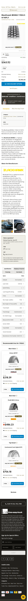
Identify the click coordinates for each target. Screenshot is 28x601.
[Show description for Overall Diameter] (23, 332)
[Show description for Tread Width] (23, 328)
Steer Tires (13, 583)
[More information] (17, 348)
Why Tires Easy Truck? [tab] (18, 108)
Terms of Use (12, 575)
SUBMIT (13, 553)
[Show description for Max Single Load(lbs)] (23, 300)
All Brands (4, 568)
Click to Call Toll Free (14, 504)
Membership (15, 573)
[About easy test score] (14, 47)
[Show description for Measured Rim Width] (23, 320)
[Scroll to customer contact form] (23, 102)
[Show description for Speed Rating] (23, 288)
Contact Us (19, 575)
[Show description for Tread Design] (23, 312)
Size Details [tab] (19, 272)
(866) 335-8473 (9, 254)
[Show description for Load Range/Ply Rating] (23, 292)
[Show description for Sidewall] (23, 280)
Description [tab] (6, 108)
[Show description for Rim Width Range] (23, 316)
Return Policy (16, 570)
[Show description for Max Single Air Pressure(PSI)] (23, 304)
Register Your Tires (6, 573)
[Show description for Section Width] (23, 324)
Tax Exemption (21, 578)
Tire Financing (14, 568)
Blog (15, 578)
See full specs (13, 88)
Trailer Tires (4, 586)
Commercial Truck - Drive (7, 19)
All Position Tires (5, 583)
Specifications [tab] (7, 268)
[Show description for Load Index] (23, 284)
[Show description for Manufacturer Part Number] (23, 336)
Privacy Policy (4, 578)
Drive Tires (19, 583)
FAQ (9, 568)
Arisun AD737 (13, 353)
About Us (11, 578)
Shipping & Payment (6, 570)
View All (21, 586)
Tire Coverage (4, 575)
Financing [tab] (7, 272)
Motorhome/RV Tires (13, 586)
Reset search (14, 10)
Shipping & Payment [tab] (19, 268)
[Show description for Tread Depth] (23, 308)
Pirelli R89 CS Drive (13, 400)
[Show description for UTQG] (23, 296)
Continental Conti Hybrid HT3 (13, 447)
